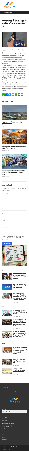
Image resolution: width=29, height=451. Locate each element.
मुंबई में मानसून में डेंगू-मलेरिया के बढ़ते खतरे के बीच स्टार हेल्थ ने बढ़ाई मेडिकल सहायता (19, 286)
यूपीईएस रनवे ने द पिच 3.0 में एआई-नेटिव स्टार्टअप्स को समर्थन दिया (20, 361)
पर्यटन (3, 437)
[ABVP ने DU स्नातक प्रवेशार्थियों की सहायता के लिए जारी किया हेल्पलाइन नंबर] (7, 368)
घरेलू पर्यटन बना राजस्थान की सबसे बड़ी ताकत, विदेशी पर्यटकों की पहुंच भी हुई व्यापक (14, 147)
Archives (4, 409)
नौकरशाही (4, 439)
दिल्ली (3, 429)
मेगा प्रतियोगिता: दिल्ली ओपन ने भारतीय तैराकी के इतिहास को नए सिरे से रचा (20, 312)
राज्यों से (3, 17)
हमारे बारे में (4, 418)
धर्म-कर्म (3, 431)
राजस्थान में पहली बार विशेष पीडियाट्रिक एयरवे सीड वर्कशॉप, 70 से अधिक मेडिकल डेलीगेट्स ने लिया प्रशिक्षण (13, 172)
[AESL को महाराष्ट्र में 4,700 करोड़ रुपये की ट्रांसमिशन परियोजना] (14, 120)
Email (4, 220)
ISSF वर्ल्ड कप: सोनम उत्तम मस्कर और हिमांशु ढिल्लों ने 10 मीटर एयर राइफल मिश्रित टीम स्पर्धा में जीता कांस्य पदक (19, 334)
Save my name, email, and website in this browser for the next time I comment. (13, 238)
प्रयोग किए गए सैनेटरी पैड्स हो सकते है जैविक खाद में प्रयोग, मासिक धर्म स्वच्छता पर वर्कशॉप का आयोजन (19, 276)
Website (4, 227)
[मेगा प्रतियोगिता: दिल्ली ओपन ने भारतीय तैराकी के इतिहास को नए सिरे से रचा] (7, 310)
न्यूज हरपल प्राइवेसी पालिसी (8, 423)
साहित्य (3, 434)
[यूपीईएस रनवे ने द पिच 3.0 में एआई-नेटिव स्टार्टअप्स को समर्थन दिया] (7, 359)
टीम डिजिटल (14, 29)
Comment (5, 193)
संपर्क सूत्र (4, 420)
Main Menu (8, 12)
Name (4, 213)
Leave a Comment (22, 29)
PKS (9, 449)
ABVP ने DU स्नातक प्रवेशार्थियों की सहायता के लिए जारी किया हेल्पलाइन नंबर (19, 370)
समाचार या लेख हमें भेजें (7, 426)
